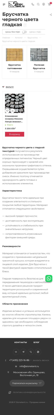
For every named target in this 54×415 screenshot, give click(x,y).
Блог (37, 342)
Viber (31, 352)
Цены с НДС (35, 32)
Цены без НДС (12, 32)
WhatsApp (38, 352)
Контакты (20, 342)
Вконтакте (16, 352)
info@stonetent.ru (29, 366)
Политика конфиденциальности (29, 392)
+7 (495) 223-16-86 (19, 360)
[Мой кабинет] (43, 4)
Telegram (23, 352)
